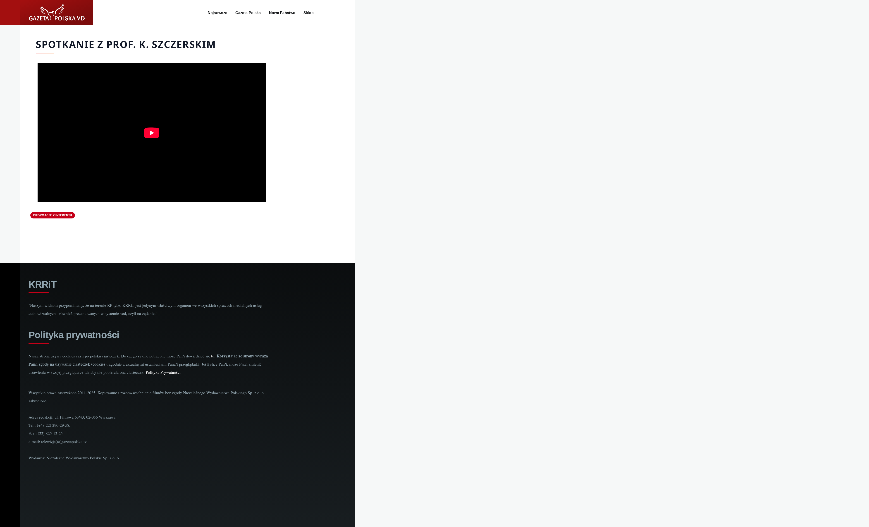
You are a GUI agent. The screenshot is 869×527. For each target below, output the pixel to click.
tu (212, 356)
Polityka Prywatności (163, 372)
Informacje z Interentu (52, 215)
